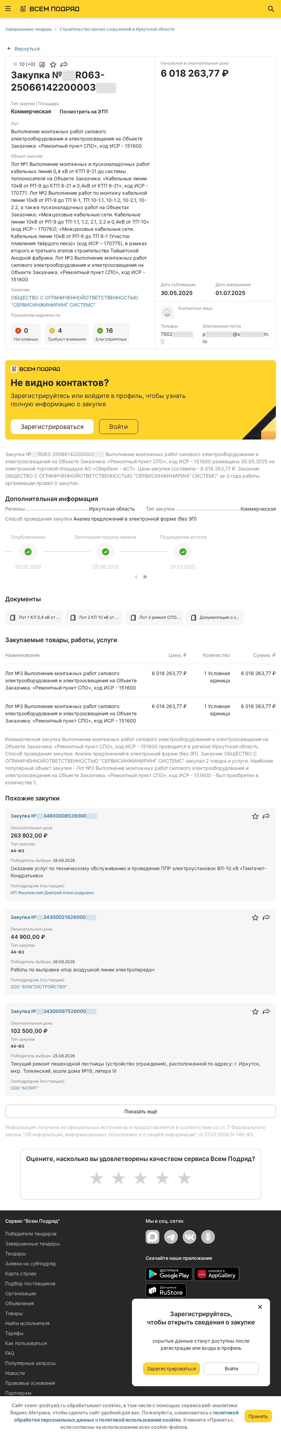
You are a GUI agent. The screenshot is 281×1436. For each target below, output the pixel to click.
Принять (258, 1416)
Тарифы (14, 1333)
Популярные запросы (30, 1363)
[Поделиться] (64, 64)
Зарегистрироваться (52, 426)
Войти (118, 426)
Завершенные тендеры (32, 1243)
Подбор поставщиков (30, 1283)
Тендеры (15, 1253)
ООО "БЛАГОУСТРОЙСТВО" (39, 986)
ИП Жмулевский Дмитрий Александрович (52, 892)
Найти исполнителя (27, 1323)
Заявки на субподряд (30, 1263)
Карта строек (21, 1273)
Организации (20, 1293)
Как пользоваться (26, 1343)
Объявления (19, 1303)
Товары (14, 1313)
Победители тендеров (31, 1233)
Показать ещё (140, 1111)
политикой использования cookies (140, 1420)
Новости (15, 1373)
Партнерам (18, 1393)
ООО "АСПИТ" (25, 1088)
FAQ (9, 1353)
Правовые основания (30, 1383)
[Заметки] (42, 64)
